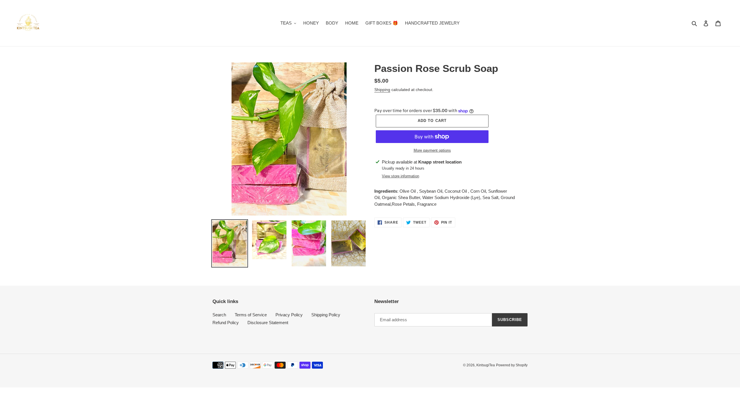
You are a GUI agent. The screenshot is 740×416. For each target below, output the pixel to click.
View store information (400, 176)
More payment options (432, 150)
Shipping (382, 89)
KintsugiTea (485, 365)
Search (219, 314)
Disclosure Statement (267, 322)
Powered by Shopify (512, 365)
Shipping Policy (325, 314)
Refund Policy (225, 322)
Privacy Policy (289, 314)
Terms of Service (251, 314)
